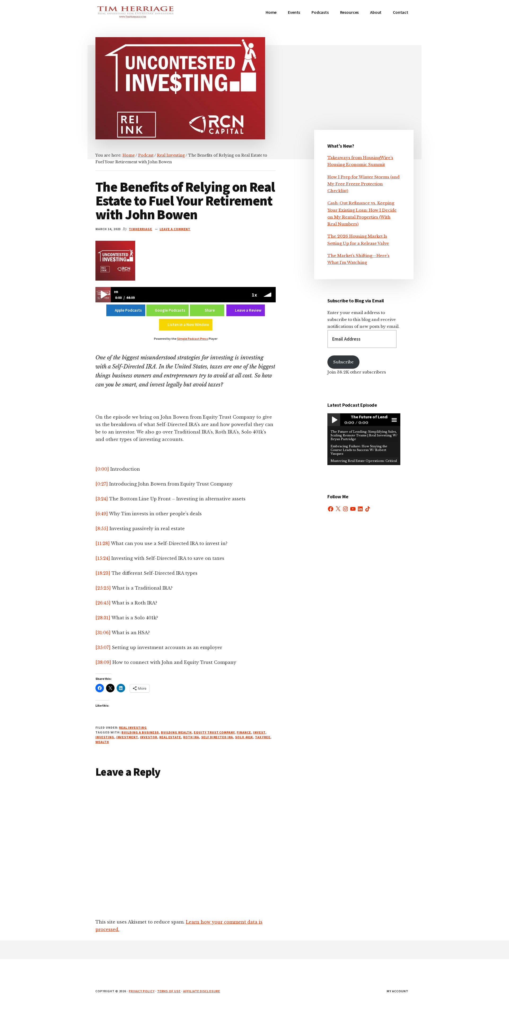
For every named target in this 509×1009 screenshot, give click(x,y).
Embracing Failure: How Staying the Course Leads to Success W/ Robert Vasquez (359, 450)
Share (210, 310)
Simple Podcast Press (192, 339)
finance (244, 732)
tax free (263, 737)
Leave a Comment (175, 229)
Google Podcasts (170, 310)
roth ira (191, 737)
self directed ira (217, 737)
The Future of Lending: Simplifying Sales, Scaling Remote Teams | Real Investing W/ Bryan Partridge (364, 435)
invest (259, 732)
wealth (102, 742)
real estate (170, 737)
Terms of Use (169, 991)
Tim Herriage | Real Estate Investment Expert (135, 16)
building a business (140, 732)
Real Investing (133, 727)
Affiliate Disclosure (201, 991)
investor (148, 737)
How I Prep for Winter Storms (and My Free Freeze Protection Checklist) (363, 184)
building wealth (176, 732)
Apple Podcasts (128, 310)
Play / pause (333, 419)
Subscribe (343, 361)
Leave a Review (248, 310)
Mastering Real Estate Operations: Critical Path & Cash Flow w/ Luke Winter (364, 462)
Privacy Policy (141, 991)
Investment (127, 737)
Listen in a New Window (188, 324)
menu (394, 419)
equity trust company (214, 732)
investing (104, 737)
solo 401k (244, 737)
